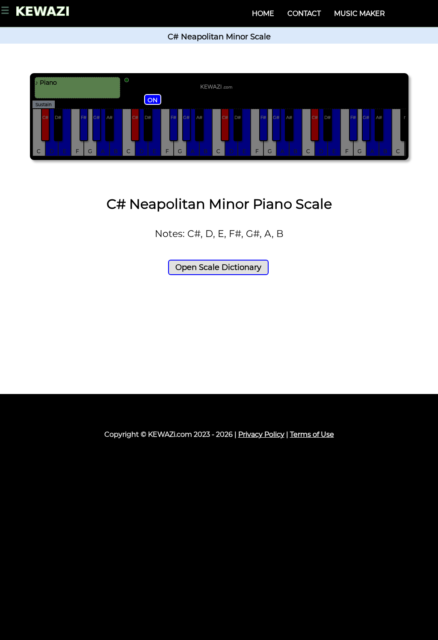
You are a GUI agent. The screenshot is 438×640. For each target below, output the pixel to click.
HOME (263, 13)
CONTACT (304, 13)
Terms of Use (312, 434)
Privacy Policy (261, 434)
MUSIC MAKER (359, 13)
